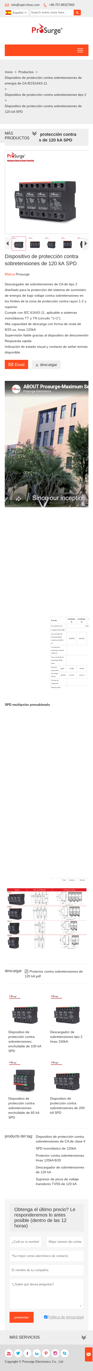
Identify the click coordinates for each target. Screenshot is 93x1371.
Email (16, 364)
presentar (21, 1317)
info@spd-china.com (25, 5)
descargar (46, 365)
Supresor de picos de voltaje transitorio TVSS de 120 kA (57, 1181)
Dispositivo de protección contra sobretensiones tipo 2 (45, 95)
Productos (26, 72)
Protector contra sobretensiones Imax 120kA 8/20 (60, 1158)
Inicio (9, 72)
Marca (10, 274)
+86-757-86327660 (61, 5)
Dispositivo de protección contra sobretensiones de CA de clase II (60, 1139)
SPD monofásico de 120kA (56, 1148)
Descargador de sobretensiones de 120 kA (60, 1169)
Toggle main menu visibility (80, 50)
